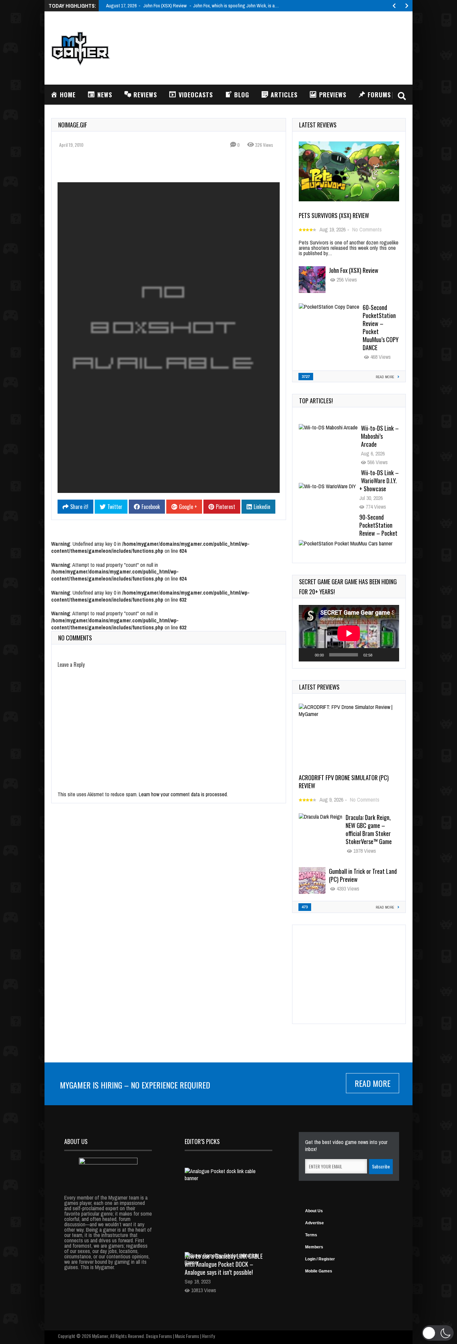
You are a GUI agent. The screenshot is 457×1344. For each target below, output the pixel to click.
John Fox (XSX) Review (353, 270)
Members (314, 1247)
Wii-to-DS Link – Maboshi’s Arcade (380, 436)
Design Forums (159, 1335)
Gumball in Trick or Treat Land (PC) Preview (363, 875)
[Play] (307, 654)
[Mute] (379, 654)
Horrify (208, 1335)
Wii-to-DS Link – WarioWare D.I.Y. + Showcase (379, 480)
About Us (314, 1211)
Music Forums (187, 1335)
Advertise (314, 1223)
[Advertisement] (284, 47)
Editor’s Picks (202, 1141)
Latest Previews (319, 687)
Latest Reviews (318, 124)
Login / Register (320, 1259)
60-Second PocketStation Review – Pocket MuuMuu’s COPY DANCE (380, 327)
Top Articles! (316, 400)
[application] (349, 633)
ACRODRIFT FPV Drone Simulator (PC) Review (344, 781)
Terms (311, 1235)
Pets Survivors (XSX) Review (334, 215)
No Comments (367, 229)
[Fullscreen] (390, 654)
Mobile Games (318, 1271)
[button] (438, 1333)
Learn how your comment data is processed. (183, 794)
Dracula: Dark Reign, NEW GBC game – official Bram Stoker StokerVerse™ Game (369, 829)
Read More (372, 1083)
